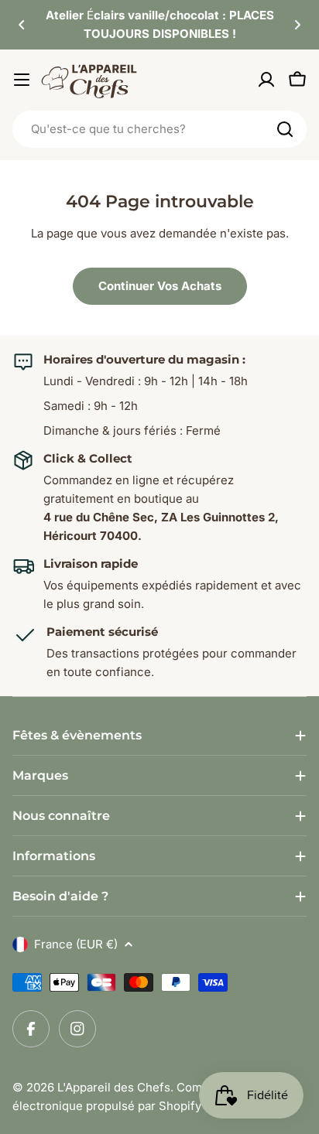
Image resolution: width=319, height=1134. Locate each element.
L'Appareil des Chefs (113, 1087)
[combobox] (159, 129)
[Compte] (266, 79)
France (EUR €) (76, 944)
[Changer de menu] (21, 79)
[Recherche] (285, 129)
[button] (21, 24)
